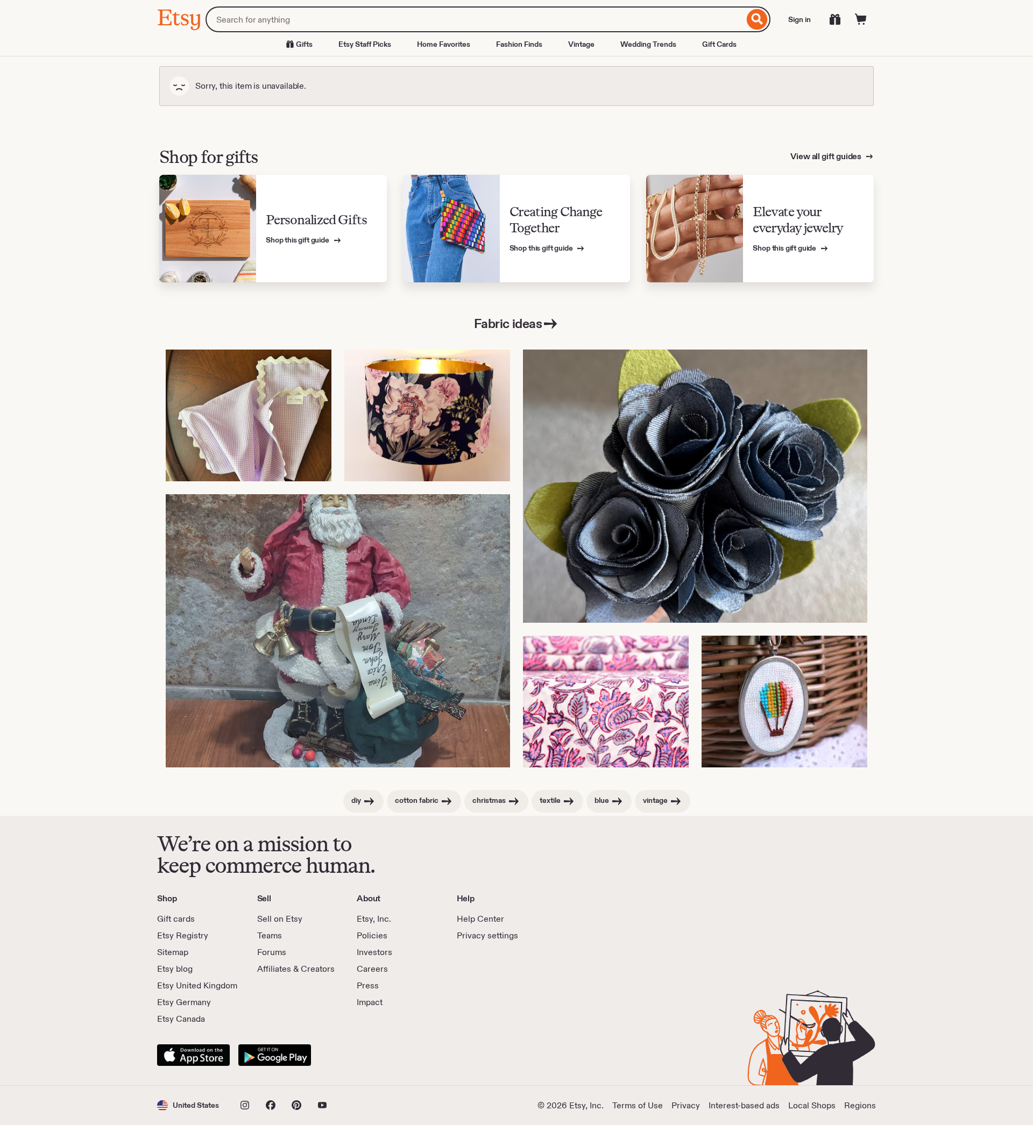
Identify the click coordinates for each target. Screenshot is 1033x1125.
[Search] (757, 19)
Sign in (799, 19)
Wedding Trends (648, 44)
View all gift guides (826, 156)
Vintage (581, 44)
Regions (860, 1105)
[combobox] (475, 19)
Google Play (274, 1055)
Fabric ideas (508, 323)
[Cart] (861, 19)
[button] (188, 1105)
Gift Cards (719, 44)
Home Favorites (443, 44)
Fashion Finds (519, 44)
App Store (193, 1055)
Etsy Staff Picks (364, 44)
